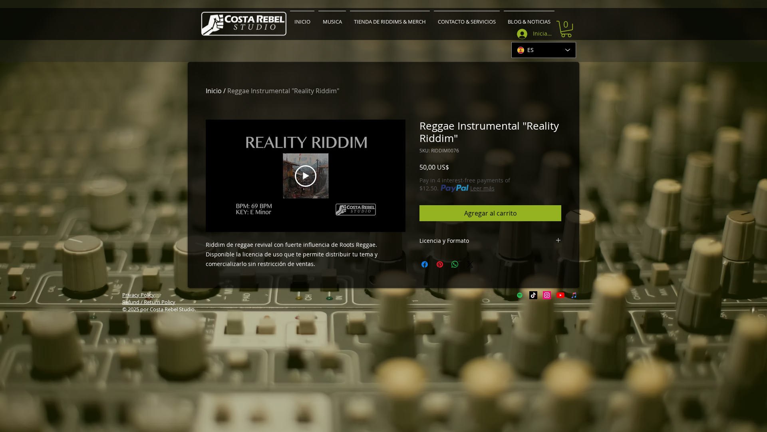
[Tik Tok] (533, 295)
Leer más (482, 188)
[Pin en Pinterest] (440, 264)
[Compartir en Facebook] (424, 264)
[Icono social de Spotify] (520, 295)
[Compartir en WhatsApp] (455, 264)
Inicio (214, 90)
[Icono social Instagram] (547, 295)
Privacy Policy (138, 294)
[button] (566, 29)
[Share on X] (470, 264)
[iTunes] (574, 295)
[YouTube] (560, 295)
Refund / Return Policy (148, 302)
